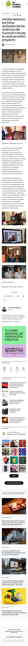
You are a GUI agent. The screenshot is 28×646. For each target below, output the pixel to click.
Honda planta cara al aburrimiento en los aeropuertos (15, 410)
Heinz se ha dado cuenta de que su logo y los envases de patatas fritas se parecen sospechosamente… (17, 420)
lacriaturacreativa (13, 432)
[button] (2, 4)
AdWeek (10, 282)
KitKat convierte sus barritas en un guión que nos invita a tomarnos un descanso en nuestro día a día (17, 385)
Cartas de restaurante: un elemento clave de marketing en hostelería (17, 393)
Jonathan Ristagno (10, 44)
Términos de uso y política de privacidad (14, 632)
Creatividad (5, 13)
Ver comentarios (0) (14, 483)
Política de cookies (14, 629)
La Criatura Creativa (14, 637)
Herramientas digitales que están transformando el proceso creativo (16, 401)
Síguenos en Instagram (16, 434)
